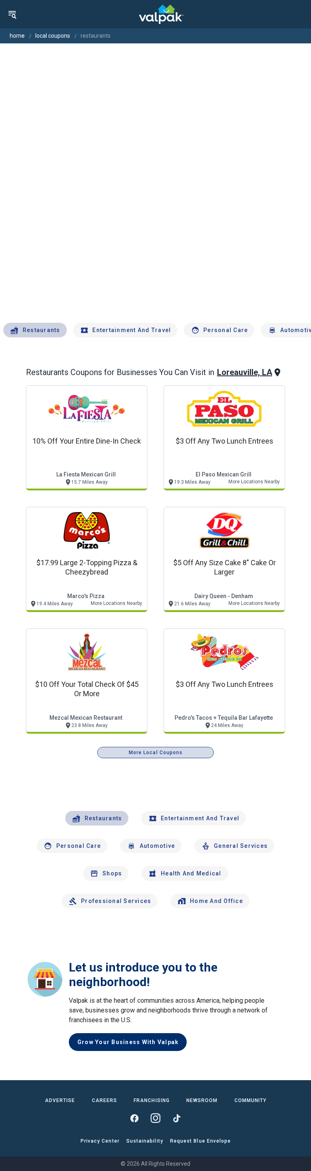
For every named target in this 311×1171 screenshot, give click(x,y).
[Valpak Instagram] (155, 1118)
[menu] (12, 14)
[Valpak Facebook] (134, 1118)
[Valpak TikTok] (176, 1118)
